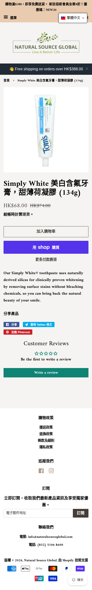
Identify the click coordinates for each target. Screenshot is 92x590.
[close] (87, 68)
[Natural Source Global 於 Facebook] (41, 472)
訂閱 (80, 513)
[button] (73, 18)
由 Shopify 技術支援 (73, 560)
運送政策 (46, 428)
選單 (13, 18)
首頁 (7, 80)
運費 (26, 214)
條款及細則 (46, 441)
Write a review (46, 372)
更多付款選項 (46, 260)
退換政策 (46, 434)
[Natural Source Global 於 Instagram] (51, 472)
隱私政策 (46, 447)
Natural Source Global (40, 560)
